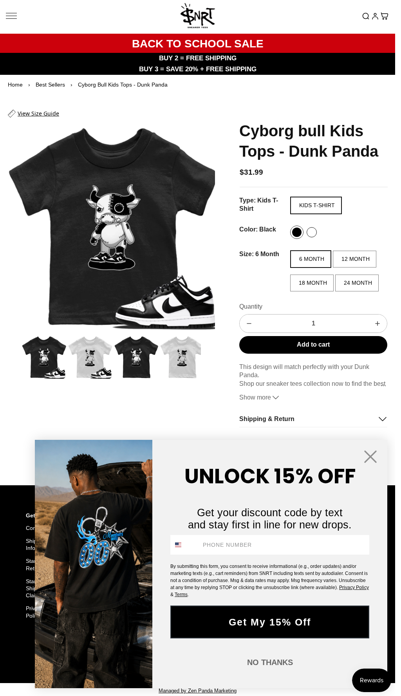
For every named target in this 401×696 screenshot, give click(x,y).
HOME (23, 656)
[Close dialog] (370, 456)
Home (15, 84)
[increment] (377, 324)
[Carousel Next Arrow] (204, 224)
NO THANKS (270, 662)
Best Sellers (50, 84)
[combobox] (185, 544)
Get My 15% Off (270, 621)
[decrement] (249, 324)
